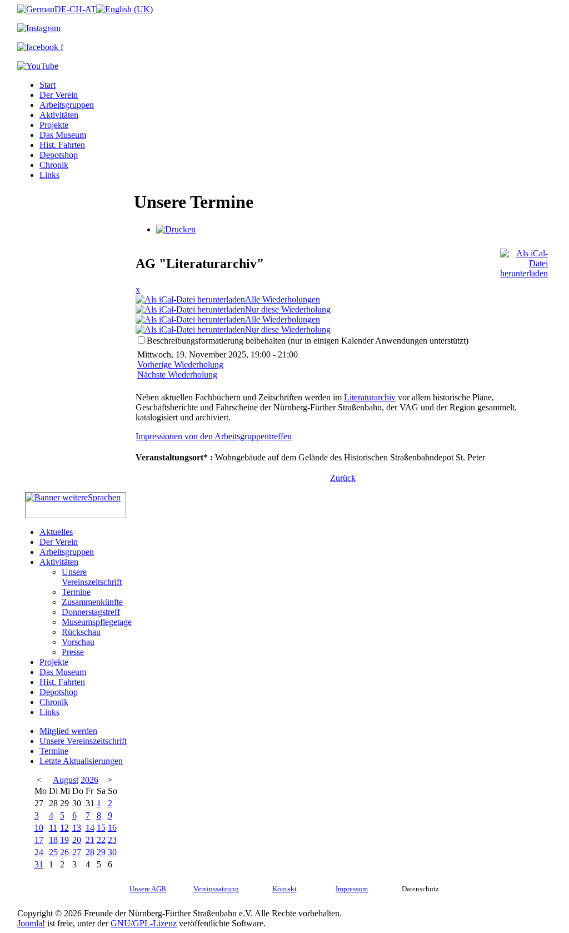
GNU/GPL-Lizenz (144, 923)
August (65, 780)
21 (90, 840)
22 (101, 840)
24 (38, 852)
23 (112, 840)
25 (53, 852)
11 (53, 827)
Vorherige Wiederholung (180, 364)
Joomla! (31, 923)
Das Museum (62, 135)
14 (90, 827)
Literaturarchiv (370, 397)
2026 (89, 780)
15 (101, 827)
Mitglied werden (68, 731)
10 (38, 827)
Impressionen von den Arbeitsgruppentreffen (214, 436)
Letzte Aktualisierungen (81, 761)
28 (90, 852)
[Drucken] (176, 229)
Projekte (53, 125)
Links (49, 175)
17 (38, 840)
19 (64, 840)
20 (76, 840)
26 (64, 852)
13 (76, 827)
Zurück (343, 478)
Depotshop (58, 155)
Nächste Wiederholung (177, 374)
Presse (73, 652)
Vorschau (78, 642)
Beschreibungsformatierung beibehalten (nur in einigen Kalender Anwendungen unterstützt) (307, 340)
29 (101, 852)
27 (76, 852)
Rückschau (81, 632)
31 (38, 864)
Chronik (53, 165)
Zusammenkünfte (92, 602)
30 (112, 852)
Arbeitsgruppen (66, 105)
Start (47, 85)
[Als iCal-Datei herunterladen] (524, 260)
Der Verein (58, 95)
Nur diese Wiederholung (288, 309)
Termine (76, 592)
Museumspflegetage (97, 622)
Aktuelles (56, 532)
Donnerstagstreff (91, 612)
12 (64, 827)
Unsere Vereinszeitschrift (92, 577)
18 (53, 840)
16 (112, 827)
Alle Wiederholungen (282, 299)
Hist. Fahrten (62, 145)
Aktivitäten (58, 115)
